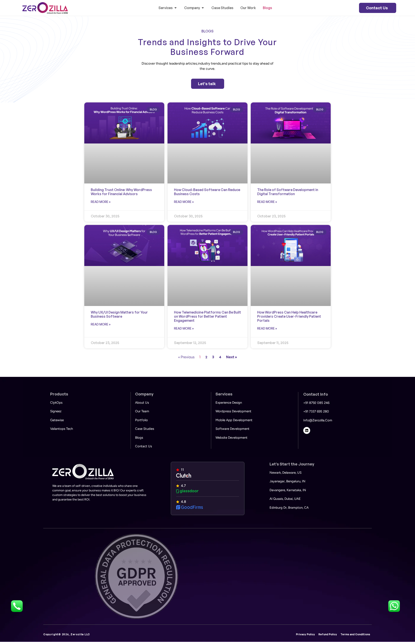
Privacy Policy (305, 634)
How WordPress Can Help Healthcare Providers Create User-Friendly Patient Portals (289, 316)
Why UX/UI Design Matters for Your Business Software (119, 314)
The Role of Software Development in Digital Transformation (287, 192)
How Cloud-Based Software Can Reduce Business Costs (207, 192)
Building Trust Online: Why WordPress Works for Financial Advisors (121, 192)
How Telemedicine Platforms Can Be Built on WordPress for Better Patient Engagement (207, 316)
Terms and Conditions (355, 634)
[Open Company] (202, 7)
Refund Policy (327, 634)
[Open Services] (175, 7)
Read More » (100, 202)
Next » (231, 357)
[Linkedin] (306, 430)
